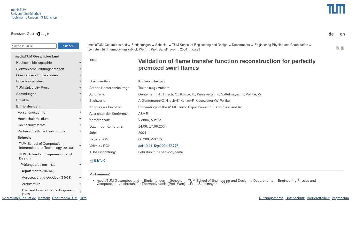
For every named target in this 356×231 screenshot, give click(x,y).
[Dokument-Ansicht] (337, 48)
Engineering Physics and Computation (281, 45)
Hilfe (83, 198)
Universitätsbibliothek (26, 13)
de (331, 34)
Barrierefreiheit (318, 198)
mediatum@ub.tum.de (19, 198)
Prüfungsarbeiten (38, 164)
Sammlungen (26, 94)
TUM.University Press (32, 87)
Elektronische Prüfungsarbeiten (40, 69)
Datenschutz (295, 198)
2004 (183, 49)
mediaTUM (18, 10)
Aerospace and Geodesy (46, 177)
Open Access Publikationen (37, 75)
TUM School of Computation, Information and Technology (46, 146)
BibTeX (99, 160)
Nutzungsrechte (271, 198)
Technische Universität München (34, 17)
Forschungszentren (32, 112)
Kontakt (44, 198)
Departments (37, 171)
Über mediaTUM (64, 198)
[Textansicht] (342, 48)
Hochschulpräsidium (33, 119)
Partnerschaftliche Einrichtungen (42, 131)
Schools (24, 137)
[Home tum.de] (336, 9)
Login (45, 34)
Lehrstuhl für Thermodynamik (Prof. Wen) (117, 49)
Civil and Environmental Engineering (49, 192)
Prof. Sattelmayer (163, 49)
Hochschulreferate (32, 125)
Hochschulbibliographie (34, 63)
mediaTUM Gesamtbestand (37, 56)
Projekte (22, 100)
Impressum (340, 198)
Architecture (31, 184)
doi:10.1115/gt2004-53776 (158, 146)
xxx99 (196, 49)
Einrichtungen (28, 106)
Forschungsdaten (29, 81)
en (342, 34)
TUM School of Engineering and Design (45, 156)
